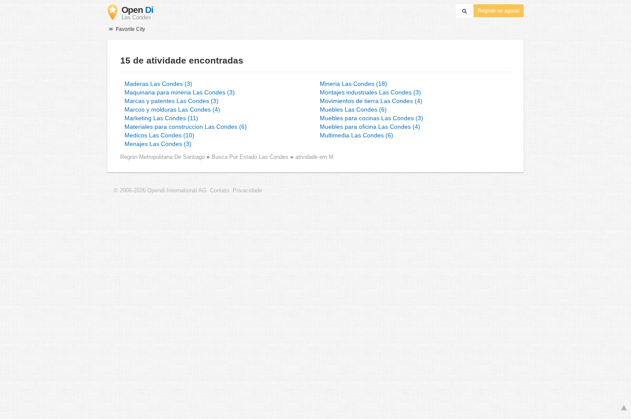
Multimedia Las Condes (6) (356, 135)
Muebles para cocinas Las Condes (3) (371, 118)
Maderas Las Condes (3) (158, 83)
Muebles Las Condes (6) (353, 109)
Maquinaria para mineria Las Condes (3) (179, 92)
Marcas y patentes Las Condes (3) (171, 100)
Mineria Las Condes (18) (353, 83)
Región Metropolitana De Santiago (162, 157)
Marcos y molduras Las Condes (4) (172, 109)
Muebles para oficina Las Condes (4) (370, 126)
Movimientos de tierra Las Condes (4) (371, 100)
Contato (219, 191)
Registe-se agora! (498, 11)
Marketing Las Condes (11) (161, 118)
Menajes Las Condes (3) (157, 143)
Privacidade (247, 191)
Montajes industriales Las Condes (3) (370, 92)
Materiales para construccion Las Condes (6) (185, 126)
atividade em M (314, 157)
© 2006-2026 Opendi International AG (160, 191)
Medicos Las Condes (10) (159, 135)
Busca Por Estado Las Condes (251, 157)
